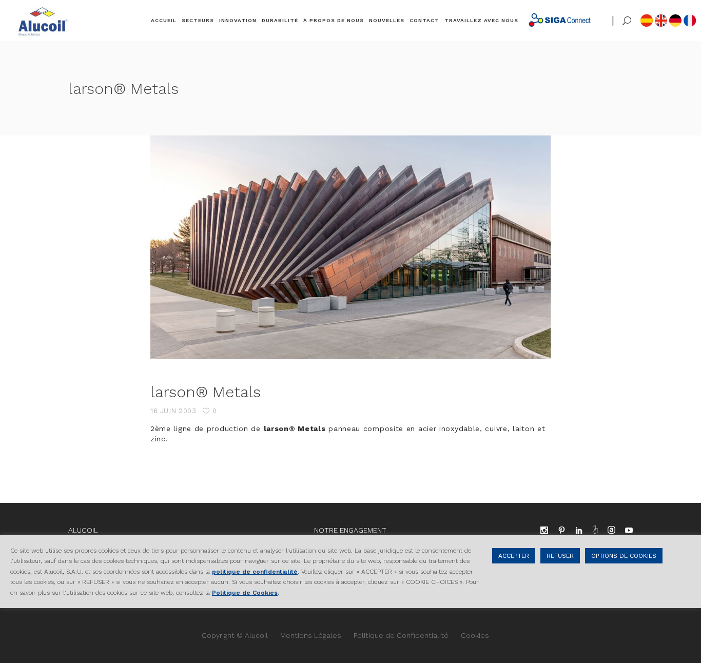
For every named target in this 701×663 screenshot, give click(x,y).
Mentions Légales (310, 635)
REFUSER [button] (560, 555)
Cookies (475, 635)
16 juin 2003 (173, 411)
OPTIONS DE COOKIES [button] (623, 555)
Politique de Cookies (245, 592)
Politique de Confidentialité (401, 635)
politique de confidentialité (255, 571)
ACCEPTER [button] (513, 555)
